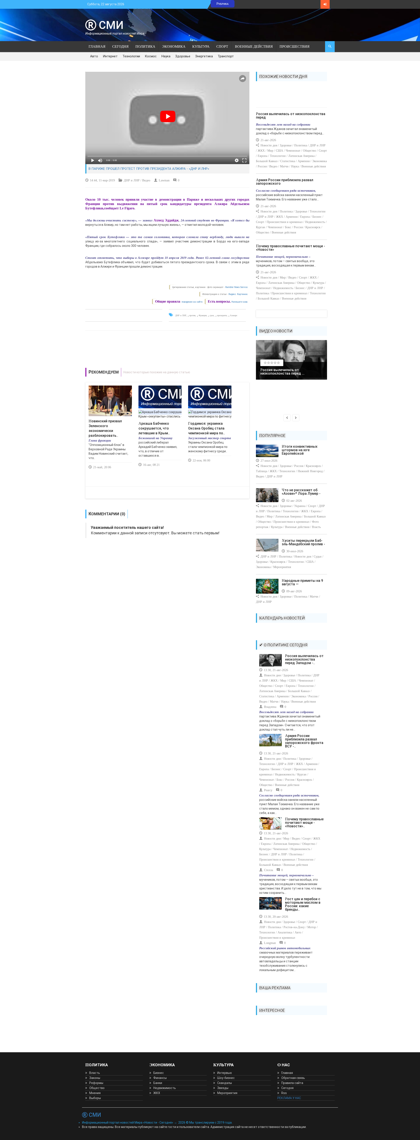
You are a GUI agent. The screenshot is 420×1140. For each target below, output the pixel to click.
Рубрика (223, 3)
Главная (97, 46)
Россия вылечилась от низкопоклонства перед (290, 115)
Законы (94, 1078)
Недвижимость (164, 1088)
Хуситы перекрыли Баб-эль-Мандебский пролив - (303, 542)
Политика (145, 46)
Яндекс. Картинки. (238, 294)
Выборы (95, 1098)
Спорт (222, 46)
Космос (151, 56)
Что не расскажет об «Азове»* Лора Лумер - (301, 492)
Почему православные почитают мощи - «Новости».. (304, 822)
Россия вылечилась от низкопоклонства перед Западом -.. (304, 659)
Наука (165, 56)
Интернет (110, 56)
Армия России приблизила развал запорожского (284, 182)
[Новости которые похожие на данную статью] (167, 372)
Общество (97, 1088)
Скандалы (224, 1083)
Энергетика (204, 56)
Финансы (160, 1078)
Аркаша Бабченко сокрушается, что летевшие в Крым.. (154, 428)
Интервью (224, 1073)
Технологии (131, 56)
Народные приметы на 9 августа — (302, 582)
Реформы (96, 1083)
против (192, 315)
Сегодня (120, 46)
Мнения (95, 1093)
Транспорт (226, 56)
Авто (94, 56)
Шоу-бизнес (226, 1078)
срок (212, 315)
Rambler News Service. (236, 287)
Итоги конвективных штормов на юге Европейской (299, 450)
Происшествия (295, 46)
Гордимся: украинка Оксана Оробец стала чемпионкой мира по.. (206, 428)
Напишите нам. (239, 301)
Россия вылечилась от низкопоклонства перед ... (282, 371)
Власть (94, 1073)
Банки (157, 1083)
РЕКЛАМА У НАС (289, 1098)
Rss (284, 1093)
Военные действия (254, 46)
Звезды (222, 1088)
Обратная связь (293, 1078)
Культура (201, 46)
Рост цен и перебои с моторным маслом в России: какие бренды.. (302, 904)
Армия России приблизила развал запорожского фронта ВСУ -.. (304, 741)
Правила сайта (292, 1083)
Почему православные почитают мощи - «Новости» (290, 248)
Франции (203, 315)
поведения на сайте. (192, 301)
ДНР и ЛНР (180, 315)
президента (222, 315)
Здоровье (182, 56)
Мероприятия (227, 1093)
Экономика (174, 46)
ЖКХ (156, 1093)
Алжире (233, 315)
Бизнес (158, 1073)
